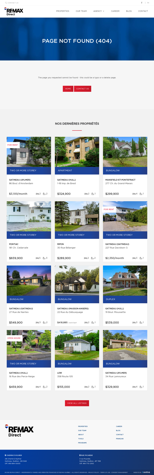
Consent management (119, 472)
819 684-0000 (14, 463)
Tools (80, 438)
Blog (129, 11)
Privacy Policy (93, 472)
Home (68, 89)
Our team (81, 11)
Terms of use (105, 472)
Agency (97, 11)
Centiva (146, 472)
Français (120, 438)
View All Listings (77, 403)
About (81, 434)
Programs (82, 443)
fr (148, 3)
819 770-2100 (88, 463)
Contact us (13, 3)
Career (115, 11)
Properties (62, 11)
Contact (143, 11)
